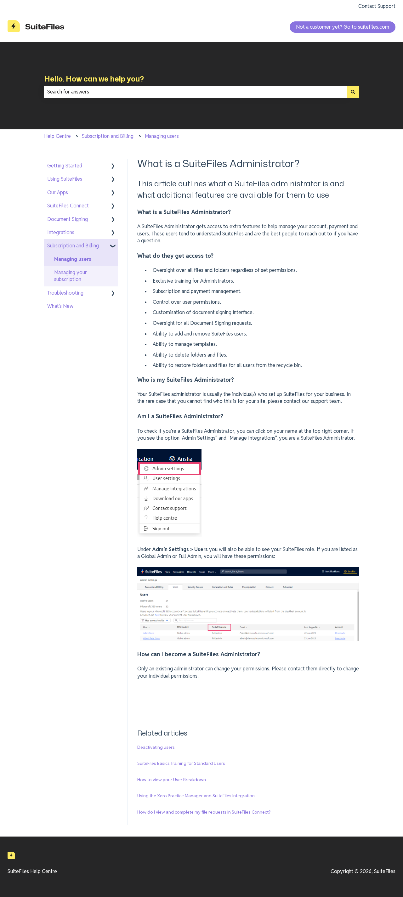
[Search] (353, 92)
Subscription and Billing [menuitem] (73, 245)
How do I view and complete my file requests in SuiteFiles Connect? (204, 812)
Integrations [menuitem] (60, 232)
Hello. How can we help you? (94, 79)
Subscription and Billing (107, 136)
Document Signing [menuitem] (67, 219)
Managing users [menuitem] (72, 259)
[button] (113, 166)
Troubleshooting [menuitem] (65, 293)
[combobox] (195, 92)
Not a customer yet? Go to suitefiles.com (342, 27)
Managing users (162, 136)
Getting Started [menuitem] (64, 165)
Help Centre (57, 136)
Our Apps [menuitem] (57, 192)
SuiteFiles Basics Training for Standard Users (181, 763)
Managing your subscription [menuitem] (70, 276)
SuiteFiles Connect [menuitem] (68, 205)
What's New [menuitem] (60, 306)
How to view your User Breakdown (171, 779)
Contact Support (376, 6)
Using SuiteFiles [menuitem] (64, 179)
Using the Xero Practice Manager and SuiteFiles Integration (196, 795)
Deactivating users (156, 747)
